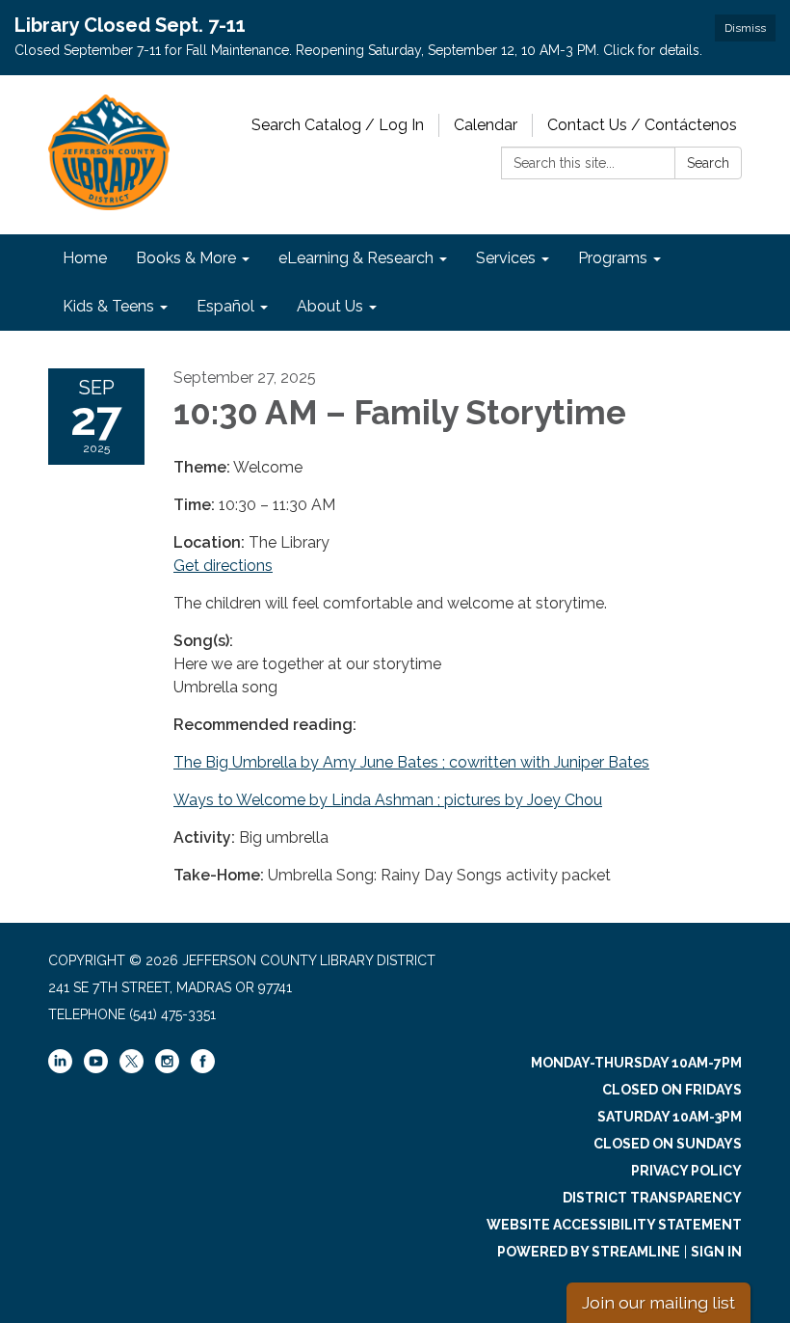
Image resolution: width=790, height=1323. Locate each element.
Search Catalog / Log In (337, 125)
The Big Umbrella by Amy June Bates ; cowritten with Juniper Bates (411, 762)
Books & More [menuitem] (186, 258)
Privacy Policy (686, 1170)
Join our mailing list (658, 1302)
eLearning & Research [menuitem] (356, 258)
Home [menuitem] (85, 258)
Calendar (485, 125)
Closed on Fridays (672, 1089)
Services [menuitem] (506, 258)
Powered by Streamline (588, 1251)
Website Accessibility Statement (614, 1224)
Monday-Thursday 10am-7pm (636, 1062)
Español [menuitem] (225, 306)
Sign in (716, 1251)
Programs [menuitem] (612, 258)
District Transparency (652, 1197)
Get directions (223, 565)
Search (708, 163)
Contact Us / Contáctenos (642, 125)
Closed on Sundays (667, 1143)
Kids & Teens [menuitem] (108, 306)
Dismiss (745, 28)
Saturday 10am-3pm (669, 1116)
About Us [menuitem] (330, 306)
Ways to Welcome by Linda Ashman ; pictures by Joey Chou (387, 800)
